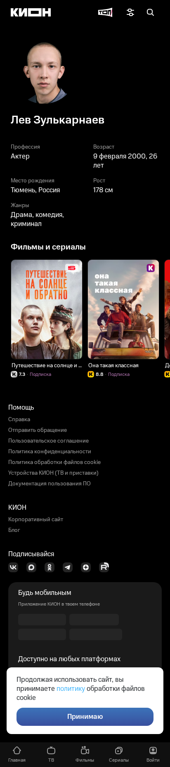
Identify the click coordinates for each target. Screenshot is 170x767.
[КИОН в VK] (15, 567)
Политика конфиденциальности (49, 451)
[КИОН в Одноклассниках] (52, 567)
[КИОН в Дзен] (88, 567)
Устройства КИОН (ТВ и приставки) (53, 473)
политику (71, 689)
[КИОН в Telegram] (70, 567)
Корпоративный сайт (35, 519)
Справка (19, 419)
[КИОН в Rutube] (106, 567)
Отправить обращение (37, 430)
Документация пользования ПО (49, 483)
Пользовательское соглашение (48, 441)
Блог (14, 530)
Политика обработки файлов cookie (54, 462)
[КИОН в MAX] (33, 567)
